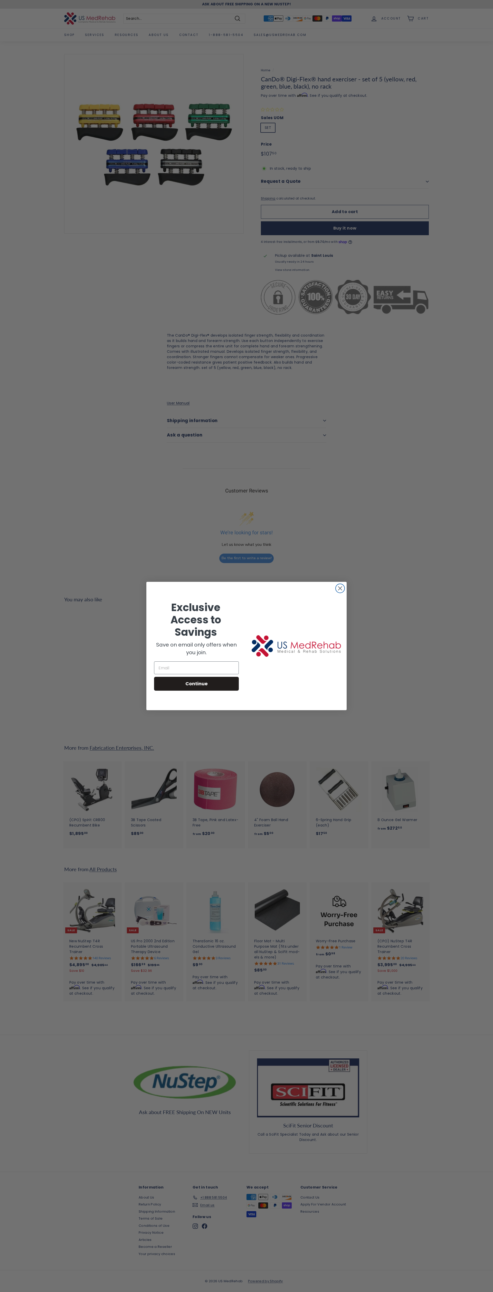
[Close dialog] (340, 588)
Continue (196, 683)
